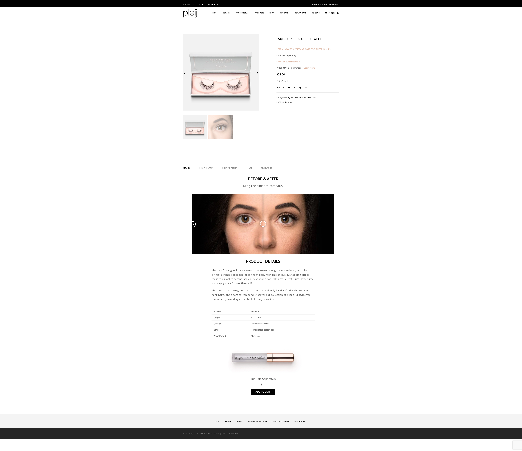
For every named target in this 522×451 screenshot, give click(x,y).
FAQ (325, 4)
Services (227, 13)
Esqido (289, 102)
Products (259, 13)
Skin (314, 97)
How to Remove (230, 168)
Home (214, 13)
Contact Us (333, 4)
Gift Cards (284, 13)
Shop (271, 13)
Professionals (242, 13)
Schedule (316, 13)
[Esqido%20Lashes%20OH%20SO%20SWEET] (290, 87)
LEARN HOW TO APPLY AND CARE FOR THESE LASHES (303, 49)
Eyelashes (293, 97)
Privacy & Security (280, 421)
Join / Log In (316, 4)
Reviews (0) (266, 168)
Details (186, 168)
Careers (239, 421)
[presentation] (184, 72)
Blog (218, 421)
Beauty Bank (300, 13)
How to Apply (206, 168)
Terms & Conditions (257, 421)
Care (249, 168)
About (228, 421)
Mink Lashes (305, 97)
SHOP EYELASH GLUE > (288, 61)
